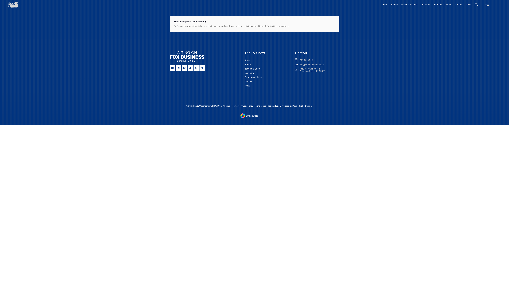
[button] (487, 5)
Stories (394, 5)
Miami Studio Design (302, 106)
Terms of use (260, 106)
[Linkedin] (202, 68)
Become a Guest (409, 5)
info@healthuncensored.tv (312, 65)
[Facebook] (184, 68)
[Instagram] (178, 68)
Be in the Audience (442, 5)
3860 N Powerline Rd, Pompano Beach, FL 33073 (312, 70)
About (384, 5)
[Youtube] (172, 68)
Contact (458, 5)
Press (468, 5)
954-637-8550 (306, 60)
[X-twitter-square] (196, 68)
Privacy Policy (247, 106)
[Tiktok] (190, 68)
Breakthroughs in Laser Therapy (190, 22)
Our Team (425, 5)
